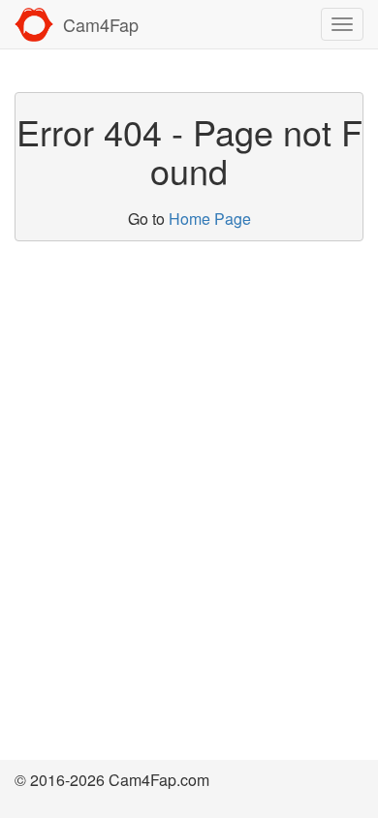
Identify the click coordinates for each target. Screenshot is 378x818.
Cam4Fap (101, 24)
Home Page (210, 218)
